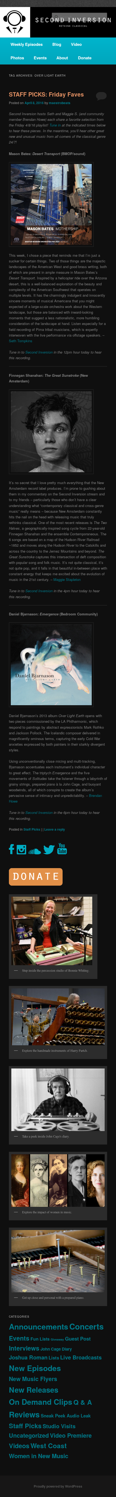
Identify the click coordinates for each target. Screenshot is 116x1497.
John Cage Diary (56, 1349)
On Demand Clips (40, 1401)
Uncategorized (29, 1435)
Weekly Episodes (27, 44)
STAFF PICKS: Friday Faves (46, 94)
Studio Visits (59, 1426)
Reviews (24, 1414)
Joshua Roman (28, 1357)
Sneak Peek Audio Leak (66, 1415)
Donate (84, 58)
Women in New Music (38, 1455)
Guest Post (78, 1338)
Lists (54, 1357)
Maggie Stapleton (67, 579)
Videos (19, 1445)
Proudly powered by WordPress (58, 1486)
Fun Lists (40, 1339)
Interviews (24, 1348)
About (62, 58)
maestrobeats (59, 102)
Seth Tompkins (20, 340)
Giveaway (57, 1339)
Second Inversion (39, 352)
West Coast (48, 1445)
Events (40, 58)
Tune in (55, 125)
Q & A (82, 1402)
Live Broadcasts (81, 1357)
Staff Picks (31, 829)
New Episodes (35, 1367)
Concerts (86, 1326)
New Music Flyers (33, 1379)
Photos (17, 58)
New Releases (33, 1389)
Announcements (38, 1326)
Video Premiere (71, 1435)
